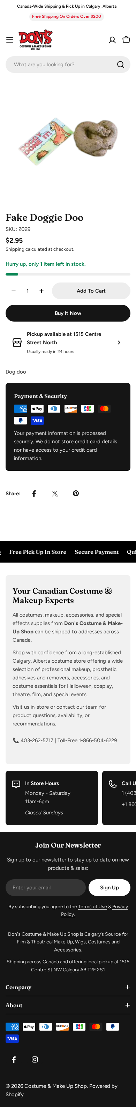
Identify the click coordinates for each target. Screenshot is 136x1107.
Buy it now (68, 313)
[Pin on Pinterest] (76, 493)
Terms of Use (92, 907)
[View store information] (118, 342)
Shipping (15, 249)
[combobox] (68, 64)
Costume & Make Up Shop (55, 1086)
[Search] (120, 64)
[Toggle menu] (10, 40)
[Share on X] (55, 493)
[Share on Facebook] (34, 493)
